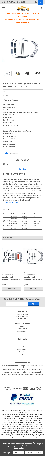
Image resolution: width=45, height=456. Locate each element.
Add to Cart (33, 288)
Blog (22, 354)
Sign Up (25, 328)
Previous (3, 48)
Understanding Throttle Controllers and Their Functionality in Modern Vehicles (22, 366)
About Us (22, 342)
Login (19, 328)
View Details (11, 288)
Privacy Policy (18, 448)
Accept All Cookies (33, 452)
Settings (6, 452)
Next (41, 48)
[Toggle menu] (3, 8)
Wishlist (22, 326)
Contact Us (22, 352)
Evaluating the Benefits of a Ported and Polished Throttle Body (22, 372)
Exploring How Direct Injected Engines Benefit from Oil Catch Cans (22, 369)
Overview (22, 169)
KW (3, 272)
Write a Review (11, 100)
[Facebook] (4, 164)
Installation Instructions (10, 202)
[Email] (7, 164)
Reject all (18, 452)
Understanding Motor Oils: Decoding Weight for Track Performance (22, 374)
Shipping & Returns (22, 331)
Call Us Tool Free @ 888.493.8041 (14, 2)
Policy (22, 344)
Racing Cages (22, 347)
